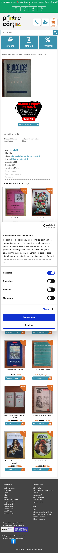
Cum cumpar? (37, 495)
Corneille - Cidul (42, 54)
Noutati (29, 46)
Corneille (13, 150)
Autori (6, 493)
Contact (35, 493)
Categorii (10, 46)
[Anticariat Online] (13, 543)
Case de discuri (8, 513)
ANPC (34, 510)
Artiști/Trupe (8, 511)
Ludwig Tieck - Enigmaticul (42, 415)
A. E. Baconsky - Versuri (42, 370)
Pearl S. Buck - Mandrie (42, 461)
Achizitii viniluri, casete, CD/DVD (43, 490)
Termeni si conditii (39, 517)
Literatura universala (30, 54)
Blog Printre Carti (9, 502)
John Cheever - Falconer (15, 370)
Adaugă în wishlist (25, 124)
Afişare (46, 309)
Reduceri (48, 46)
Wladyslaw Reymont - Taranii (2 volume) (14, 417)
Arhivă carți (7, 490)
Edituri (6, 495)
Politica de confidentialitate (42, 514)
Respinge (29, 325)
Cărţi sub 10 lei (8, 509)
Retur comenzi (37, 499)
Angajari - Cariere (38, 502)
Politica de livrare (38, 497)
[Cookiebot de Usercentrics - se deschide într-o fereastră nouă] (43, 226)
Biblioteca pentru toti (19, 159)
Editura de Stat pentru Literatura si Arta (25, 156)
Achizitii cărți (37, 488)
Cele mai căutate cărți (11, 499)
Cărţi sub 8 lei (8, 506)
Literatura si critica (16, 54)
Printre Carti (6, 54)
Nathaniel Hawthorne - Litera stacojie (15, 462)
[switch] (51, 281)
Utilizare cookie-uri (39, 519)
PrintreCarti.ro (37, 549)
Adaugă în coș (12, 332)
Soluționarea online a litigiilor (42, 512)
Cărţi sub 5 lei (8, 504)
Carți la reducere (9, 488)
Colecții (6, 497)
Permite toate (29, 317)
